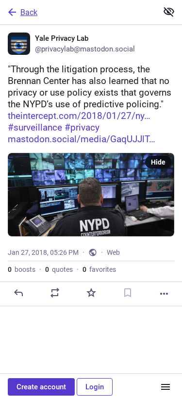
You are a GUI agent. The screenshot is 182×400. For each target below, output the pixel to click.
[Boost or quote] (55, 293)
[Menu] (165, 387)
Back (28, 12)
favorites (99, 269)
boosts (21, 269)
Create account (41, 387)
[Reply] (18, 293)
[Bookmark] (127, 293)
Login (94, 387)
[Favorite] (91, 293)
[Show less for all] (169, 11)
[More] (164, 294)
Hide (158, 162)
